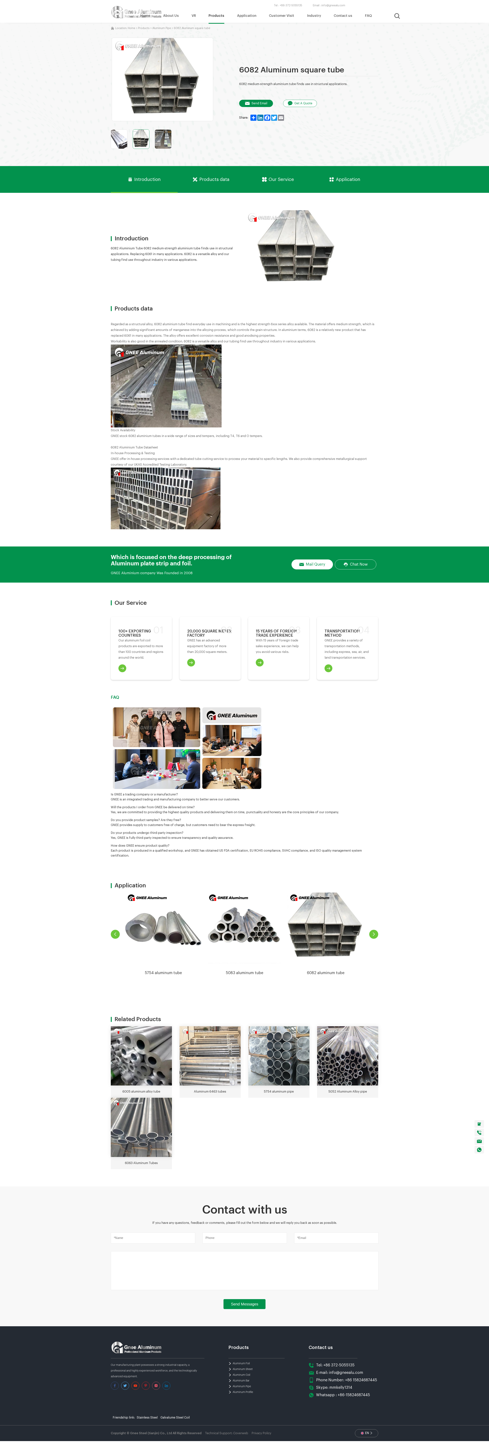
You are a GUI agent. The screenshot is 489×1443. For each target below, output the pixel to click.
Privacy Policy (261, 1433)
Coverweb (240, 1433)
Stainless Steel (147, 1417)
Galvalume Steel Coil (175, 1417)
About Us (171, 15)
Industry (314, 15)
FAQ (368, 15)
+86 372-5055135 (339, 1365)
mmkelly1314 (340, 1387)
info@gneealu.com (346, 1373)
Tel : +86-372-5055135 (288, 5)
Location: (121, 28)
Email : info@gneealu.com (329, 5)
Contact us (343, 15)
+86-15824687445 (354, 1395)
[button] (373, 934)
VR (194, 15)
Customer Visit (281, 15)
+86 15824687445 (361, 1380)
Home (145, 15)
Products (216, 15)
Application (246, 15)
